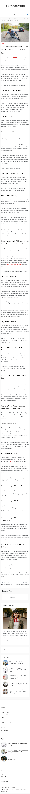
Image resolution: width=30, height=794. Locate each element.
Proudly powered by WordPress (8, 789)
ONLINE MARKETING (6, 722)
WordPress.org (4, 781)
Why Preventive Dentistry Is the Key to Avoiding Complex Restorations (17, 677)
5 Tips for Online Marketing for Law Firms (22, 585)
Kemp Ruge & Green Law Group (14, 264)
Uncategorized (4, 730)
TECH (2, 725)
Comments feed (4, 779)
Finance (3, 709)
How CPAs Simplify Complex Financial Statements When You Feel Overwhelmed (18, 751)
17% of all (10, 461)
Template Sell (4, 791)
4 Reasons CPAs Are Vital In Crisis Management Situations (18, 684)
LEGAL (3, 43)
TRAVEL (3, 727)
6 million (15, 57)
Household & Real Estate (7, 714)
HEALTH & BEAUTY (6, 712)
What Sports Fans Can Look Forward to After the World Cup (17, 662)
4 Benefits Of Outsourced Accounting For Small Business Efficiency (17, 691)
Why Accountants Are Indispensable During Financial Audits (17, 670)
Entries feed (3, 776)
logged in (12, 597)
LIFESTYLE (4, 720)
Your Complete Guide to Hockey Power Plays (6, 585)
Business (3, 707)
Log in (2, 774)
